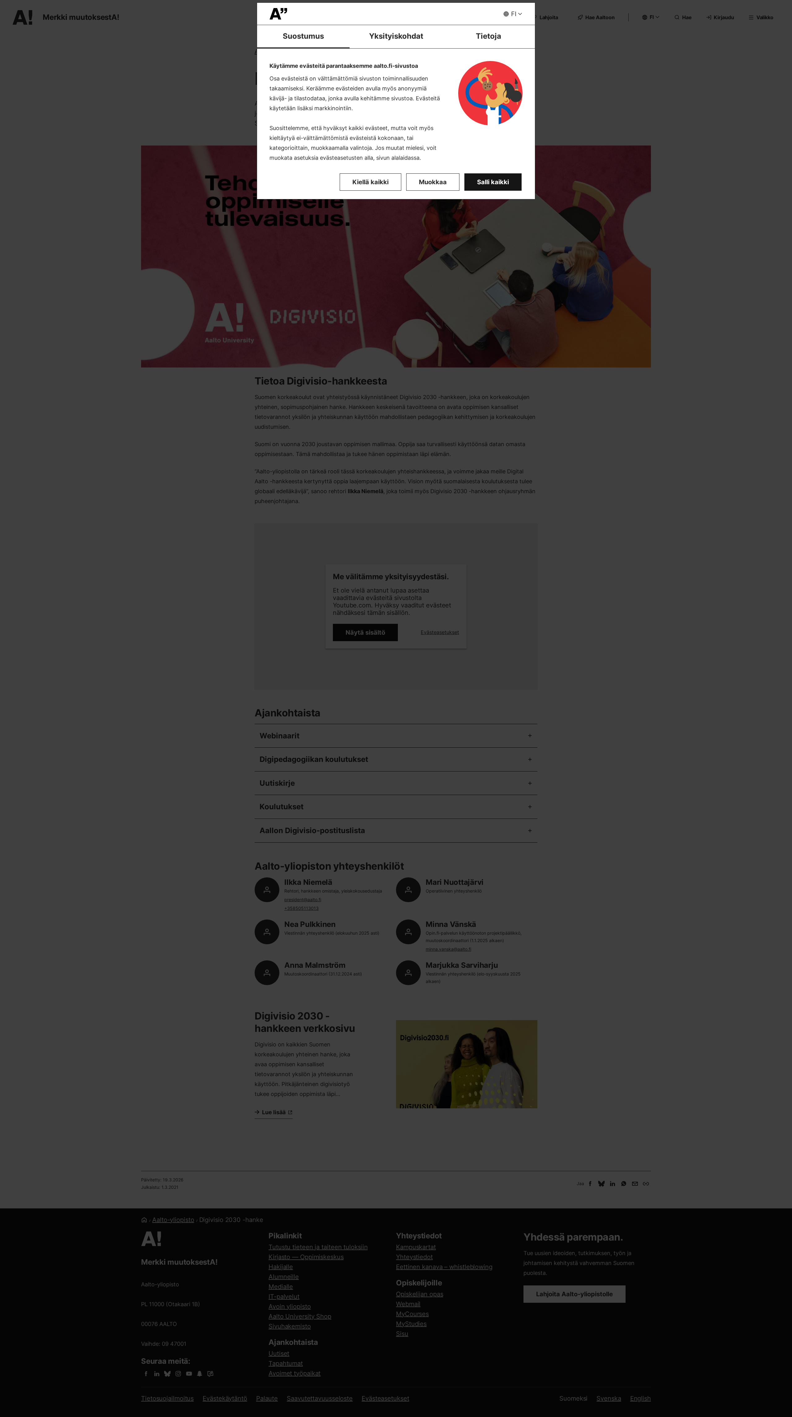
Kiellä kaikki (370, 182)
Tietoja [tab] (488, 36)
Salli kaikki (493, 182)
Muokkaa (433, 182)
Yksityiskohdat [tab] (396, 36)
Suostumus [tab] (303, 36)
